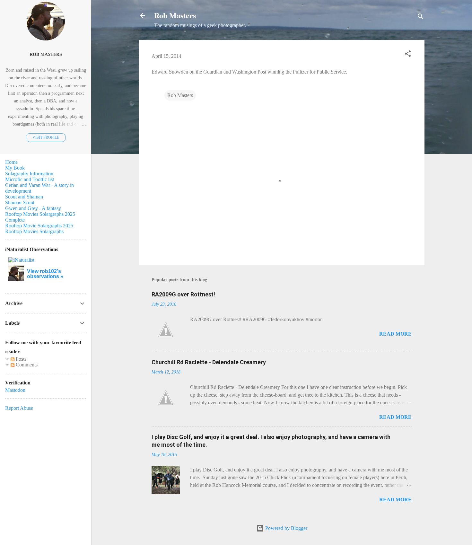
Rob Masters (175, 15)
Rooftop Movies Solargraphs (34, 231)
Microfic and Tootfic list (29, 179)
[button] (408, 55)
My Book (15, 168)
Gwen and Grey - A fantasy (33, 208)
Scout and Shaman (24, 196)
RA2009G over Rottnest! (183, 294)
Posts (20, 359)
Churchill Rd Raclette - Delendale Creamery (209, 362)
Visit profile (45, 137)
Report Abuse (19, 408)
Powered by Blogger (285, 528)
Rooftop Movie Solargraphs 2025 (39, 225)
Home (11, 162)
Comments (26, 364)
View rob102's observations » (45, 273)
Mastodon (15, 390)
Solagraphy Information (29, 173)
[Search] (420, 17)
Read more (395, 334)
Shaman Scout (19, 202)
